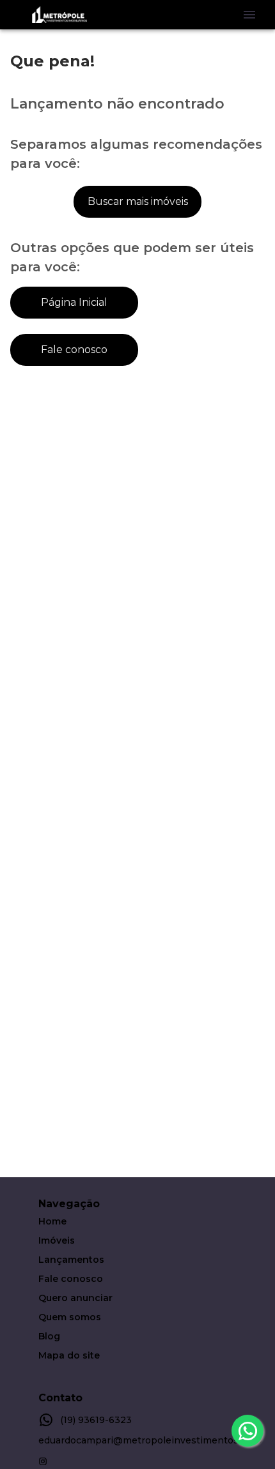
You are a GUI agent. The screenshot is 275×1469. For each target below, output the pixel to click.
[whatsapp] (247, 1431)
